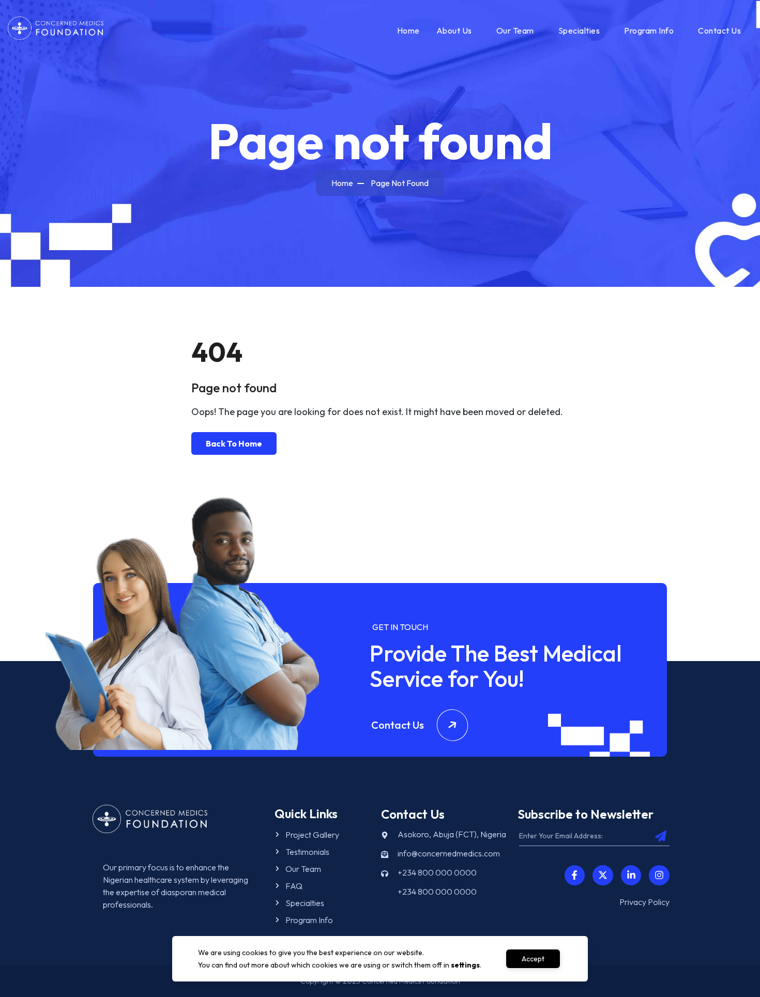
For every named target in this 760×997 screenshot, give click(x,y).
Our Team (515, 30)
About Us (454, 30)
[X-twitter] (602, 875)
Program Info (649, 30)
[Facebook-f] (575, 875)
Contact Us (719, 30)
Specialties (579, 30)
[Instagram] (659, 875)
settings (465, 965)
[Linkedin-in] (631, 875)
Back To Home (234, 443)
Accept (533, 958)
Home (408, 30)
